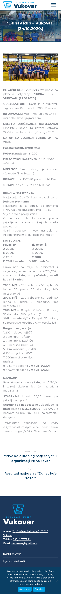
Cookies (39, 589)
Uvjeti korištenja (12, 554)
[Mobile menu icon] (53, 4)
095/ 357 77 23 (22, 539)
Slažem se (24, 589)
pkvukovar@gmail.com (24, 543)
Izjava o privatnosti (14, 561)
